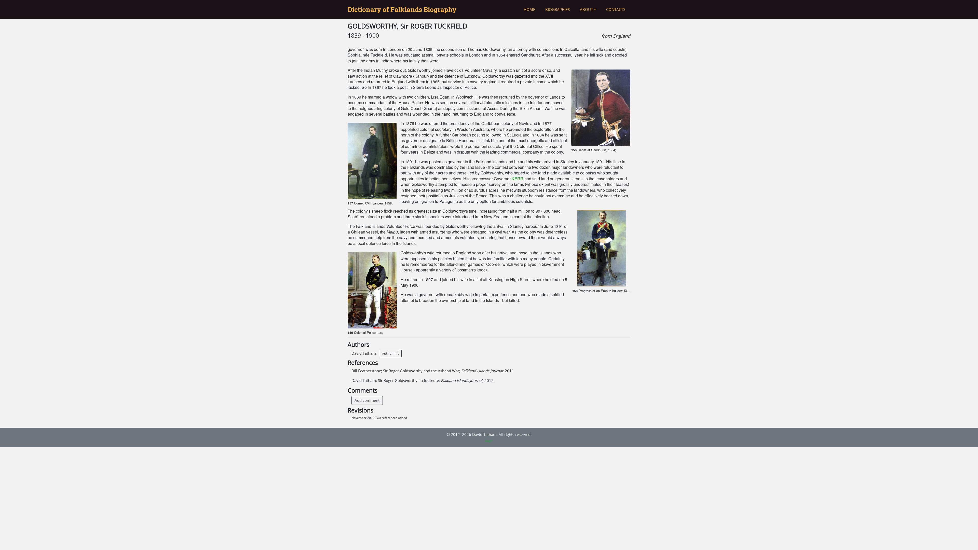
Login (489, 440)
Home (529, 9)
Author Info (391, 353)
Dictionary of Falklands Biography (402, 9)
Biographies (557, 9)
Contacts (615, 9)
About (586, 9)
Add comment (367, 400)
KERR (517, 179)
